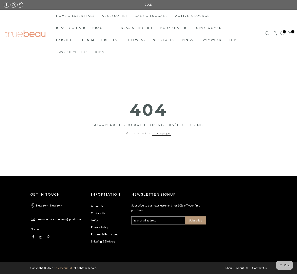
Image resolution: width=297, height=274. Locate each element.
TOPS (234, 40)
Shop (228, 268)
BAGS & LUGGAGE (151, 15)
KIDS (99, 52)
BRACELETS (103, 28)
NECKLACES (164, 40)
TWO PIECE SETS (72, 52)
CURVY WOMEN (208, 28)
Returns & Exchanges (104, 234)
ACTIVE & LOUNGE (192, 15)
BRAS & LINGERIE (137, 28)
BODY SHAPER (173, 28)
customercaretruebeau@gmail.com (59, 219)
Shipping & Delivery (103, 241)
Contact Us (98, 213)
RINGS (188, 40)
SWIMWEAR (211, 40)
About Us (97, 206)
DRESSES (109, 40)
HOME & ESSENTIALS (75, 15)
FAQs (94, 220)
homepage (161, 133)
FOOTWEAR (135, 40)
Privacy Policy (99, 227)
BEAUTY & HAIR (70, 28)
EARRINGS (65, 40)
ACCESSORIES (115, 15)
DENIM (88, 40)
